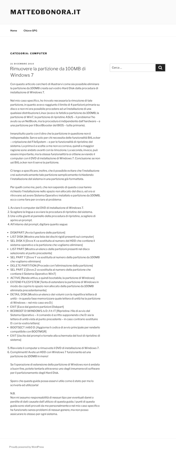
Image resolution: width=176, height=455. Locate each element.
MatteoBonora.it (45, 12)
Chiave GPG (30, 30)
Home (13, 30)
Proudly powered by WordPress (26, 446)
